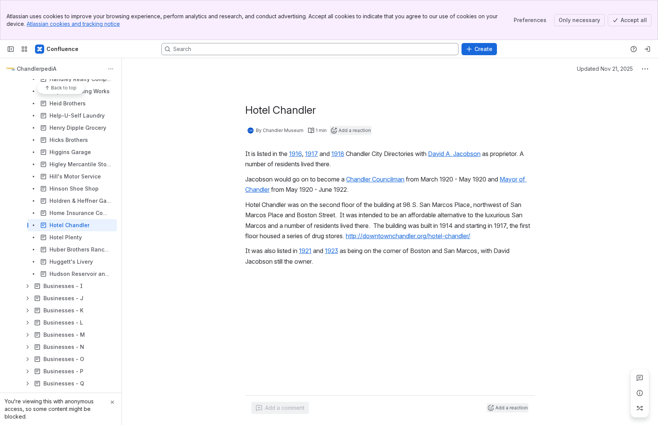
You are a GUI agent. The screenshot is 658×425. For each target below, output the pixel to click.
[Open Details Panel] (640, 393)
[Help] (634, 49)
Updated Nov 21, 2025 (605, 68)
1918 (337, 154)
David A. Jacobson (454, 154)
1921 (305, 251)
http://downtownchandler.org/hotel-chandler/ (408, 236)
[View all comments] (640, 378)
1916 (295, 154)
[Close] (112, 402)
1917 (311, 154)
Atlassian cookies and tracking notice (73, 24)
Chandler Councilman (375, 179)
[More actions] (110, 68)
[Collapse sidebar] (11, 49)
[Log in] (647, 49)
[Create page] (640, 408)
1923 (331, 251)
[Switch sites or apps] (24, 49)
